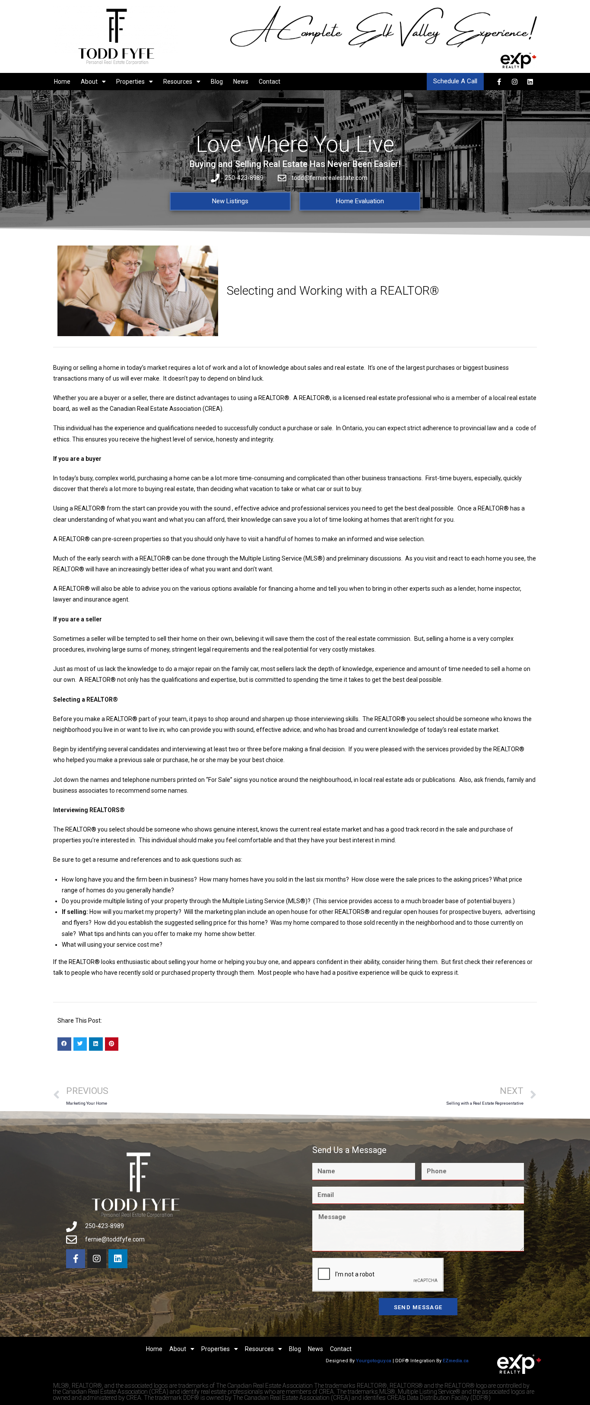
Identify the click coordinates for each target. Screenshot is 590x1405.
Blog (217, 81)
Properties (130, 81)
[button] (64, 1044)
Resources (177, 81)
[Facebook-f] (499, 81)
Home (62, 81)
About (89, 81)
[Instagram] (514, 81)
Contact (269, 81)
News (240, 81)
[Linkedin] (530, 81)
